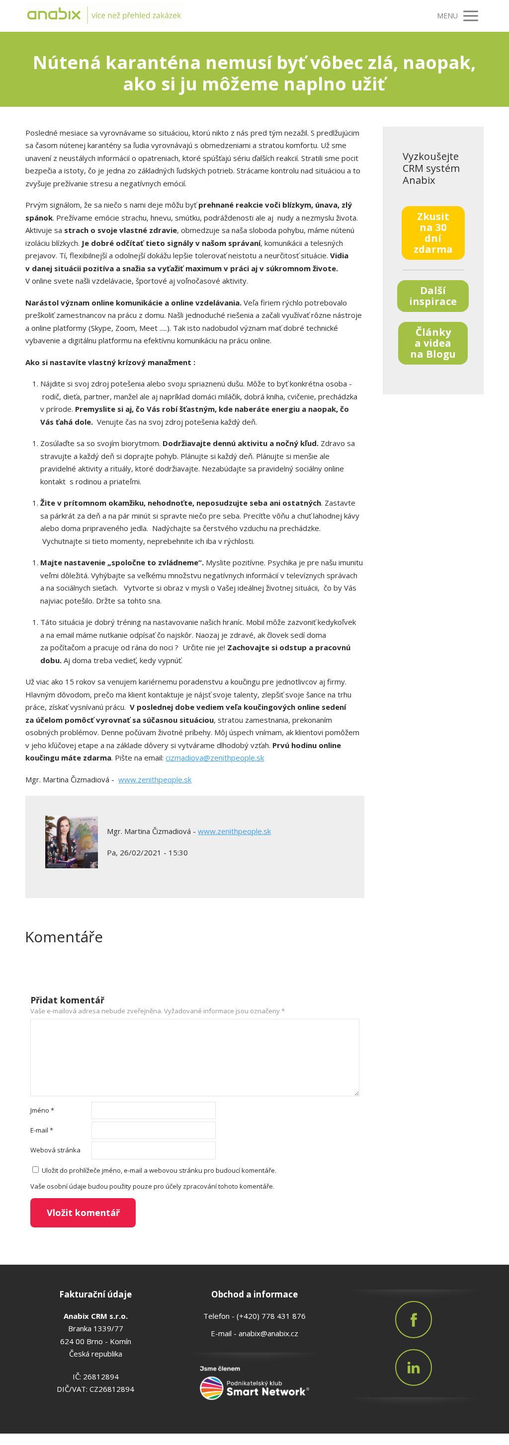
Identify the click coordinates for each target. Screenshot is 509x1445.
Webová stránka (55, 1149)
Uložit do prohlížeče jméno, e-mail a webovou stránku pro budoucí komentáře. (159, 1170)
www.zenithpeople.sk (154, 779)
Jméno (42, 1110)
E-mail (41, 1130)
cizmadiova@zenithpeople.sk (215, 757)
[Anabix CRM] (104, 15)
